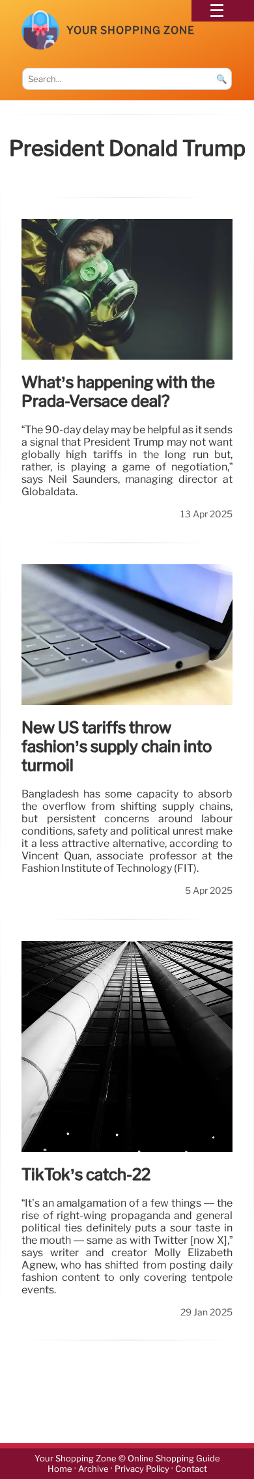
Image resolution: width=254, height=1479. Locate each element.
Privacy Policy (142, 1469)
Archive (93, 1469)
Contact (191, 1469)
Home (60, 1469)
